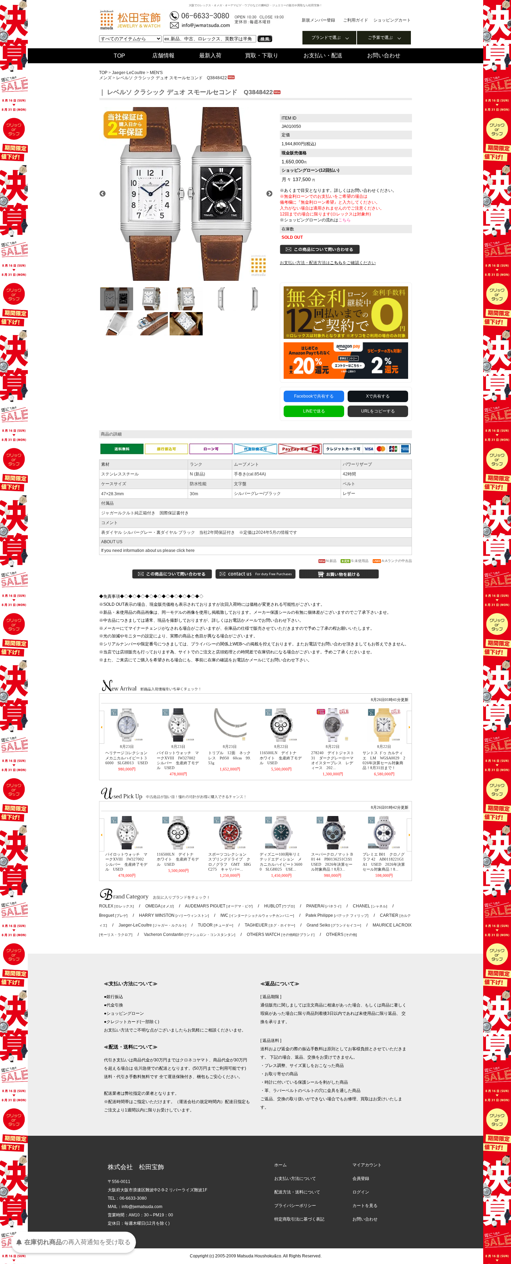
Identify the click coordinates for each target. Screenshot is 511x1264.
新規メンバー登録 (318, 20)
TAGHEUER (270, 925)
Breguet (113, 915)
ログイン (360, 1192)
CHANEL (370, 906)
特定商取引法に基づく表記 (299, 1219)
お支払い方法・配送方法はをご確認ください (328, 262)
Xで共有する (378, 396)
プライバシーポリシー (295, 1205)
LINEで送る (314, 411)
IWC (257, 915)
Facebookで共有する (314, 396)
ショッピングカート (392, 20)
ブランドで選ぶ (326, 37)
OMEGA (159, 906)
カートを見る (365, 1205)
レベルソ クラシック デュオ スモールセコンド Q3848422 (171, 77)
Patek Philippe (337, 915)
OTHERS (341, 934)
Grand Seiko (334, 925)
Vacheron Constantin (189, 934)
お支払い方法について (295, 1178)
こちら (344, 220)
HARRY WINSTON (174, 915)
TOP (119, 56)
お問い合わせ (383, 55)
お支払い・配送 (322, 55)
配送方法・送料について (297, 1192)
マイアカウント (367, 1165)
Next (269, 193)
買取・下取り (261, 55)
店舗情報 (163, 55)
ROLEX (116, 906)
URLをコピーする (378, 411)
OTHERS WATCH (281, 934)
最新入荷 (210, 55)
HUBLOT (279, 906)
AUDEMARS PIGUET (219, 906)
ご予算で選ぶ (380, 37)
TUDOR (215, 925)
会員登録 (360, 1178)
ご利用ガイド (355, 20)
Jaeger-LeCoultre (129, 72)
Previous (102, 193)
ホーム (280, 1165)
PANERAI (323, 906)
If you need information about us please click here (148, 550)
